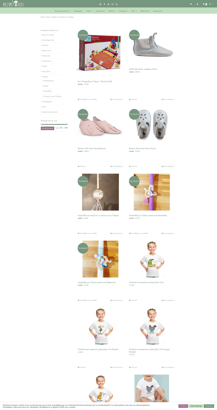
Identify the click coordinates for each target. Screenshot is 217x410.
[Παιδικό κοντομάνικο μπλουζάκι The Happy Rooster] (151, 326)
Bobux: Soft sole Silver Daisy (142, 149)
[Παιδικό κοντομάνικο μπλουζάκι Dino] (151, 259)
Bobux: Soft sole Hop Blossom (92, 149)
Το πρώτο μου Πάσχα (52, 96)
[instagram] (100, 4)
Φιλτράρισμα (47, 128)
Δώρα (45, 86)
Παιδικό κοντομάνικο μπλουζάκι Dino (146, 282)
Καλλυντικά (46, 50)
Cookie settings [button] (196, 406)
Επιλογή (134, 99)
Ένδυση (45, 45)
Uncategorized (48, 40)
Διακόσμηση (48, 81)
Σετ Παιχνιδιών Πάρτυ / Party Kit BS (95, 82)
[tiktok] (108, 4)
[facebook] (104, 4)
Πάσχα (45, 77)
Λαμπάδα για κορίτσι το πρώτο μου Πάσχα (98, 216)
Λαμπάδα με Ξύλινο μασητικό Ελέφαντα (97, 282)
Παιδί (44, 66)
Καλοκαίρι (46, 56)
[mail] (112, 4)
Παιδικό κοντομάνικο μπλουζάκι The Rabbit (98, 349)
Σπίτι (44, 107)
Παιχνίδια (46, 71)
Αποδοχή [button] (183, 406)
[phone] (117, 4)
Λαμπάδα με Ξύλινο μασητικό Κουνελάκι (148, 216)
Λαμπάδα (47, 91)
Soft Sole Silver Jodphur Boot (143, 69)
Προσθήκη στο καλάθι (88, 99)
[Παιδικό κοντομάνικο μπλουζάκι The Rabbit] (100, 326)
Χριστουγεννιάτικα (50, 112)
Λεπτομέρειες (117, 99)
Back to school (48, 35)
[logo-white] (13, 1)
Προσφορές (47, 101)
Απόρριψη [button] (209, 406)
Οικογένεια (46, 61)
